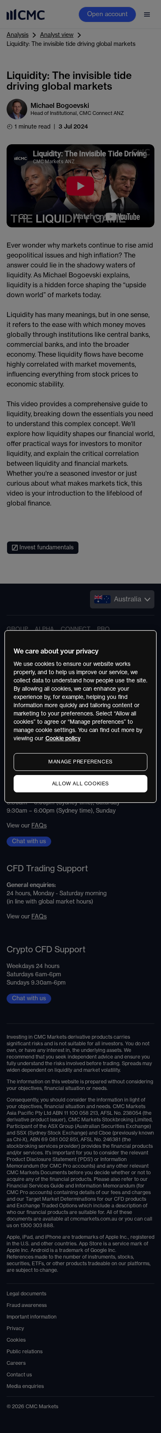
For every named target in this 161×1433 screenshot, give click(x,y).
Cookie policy (62, 738)
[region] (80, 717)
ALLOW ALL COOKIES (80, 783)
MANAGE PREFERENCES (80, 761)
